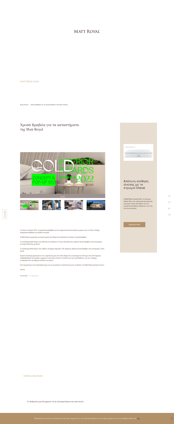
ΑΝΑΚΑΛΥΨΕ (134, 224)
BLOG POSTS (24, 105)
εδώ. (138, 418)
